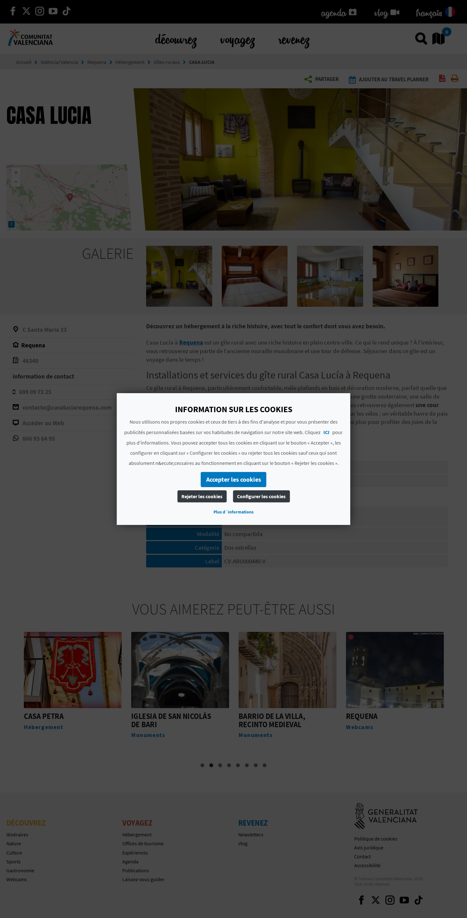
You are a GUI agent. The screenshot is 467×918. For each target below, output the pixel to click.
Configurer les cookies (261, 496)
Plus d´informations (233, 512)
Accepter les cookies (233, 479)
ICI (326, 432)
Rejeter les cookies (201, 496)
